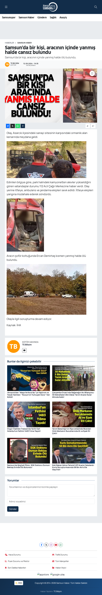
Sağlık (53, 17)
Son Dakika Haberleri (17, 567)
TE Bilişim (58, 591)
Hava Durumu (14, 554)
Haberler (9, 42)
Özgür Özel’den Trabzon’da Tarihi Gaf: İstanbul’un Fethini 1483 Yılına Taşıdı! (24, 429)
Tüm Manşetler (62, 561)
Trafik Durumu (61, 554)
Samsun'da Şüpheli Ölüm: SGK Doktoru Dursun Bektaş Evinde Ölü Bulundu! (28, 466)
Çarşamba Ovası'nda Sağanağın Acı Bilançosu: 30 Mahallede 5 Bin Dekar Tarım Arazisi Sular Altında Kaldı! (73, 394)
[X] (46, 545)
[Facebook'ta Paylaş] (8, 126)
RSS (20, 583)
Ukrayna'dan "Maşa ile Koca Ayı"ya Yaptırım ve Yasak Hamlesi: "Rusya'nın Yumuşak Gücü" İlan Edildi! (28, 394)
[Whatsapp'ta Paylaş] (17, 126)
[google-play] (57, 574)
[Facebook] (41, 545)
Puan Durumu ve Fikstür (18, 561)
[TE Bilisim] (13, 346)
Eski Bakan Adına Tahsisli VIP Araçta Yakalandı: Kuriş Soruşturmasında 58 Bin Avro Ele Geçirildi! (73, 467)
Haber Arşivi (61, 567)
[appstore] (43, 574)
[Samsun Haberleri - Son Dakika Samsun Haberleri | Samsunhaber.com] (50, 7)
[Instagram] (51, 545)
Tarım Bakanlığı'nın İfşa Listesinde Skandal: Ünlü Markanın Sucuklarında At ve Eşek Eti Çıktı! (71, 431)
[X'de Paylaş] (12, 126)
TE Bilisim (27, 344)
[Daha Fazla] (23, 126)
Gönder (13, 509)
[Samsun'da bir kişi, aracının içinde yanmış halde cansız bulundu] (51, 96)
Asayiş (63, 17)
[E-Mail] (24, 350)
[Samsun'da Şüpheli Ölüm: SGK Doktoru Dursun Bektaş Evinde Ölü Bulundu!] (28, 450)
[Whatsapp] (60, 545)
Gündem (42, 17)
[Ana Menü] (6, 7)
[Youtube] (56, 545)
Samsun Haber (26, 17)
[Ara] (95, 7)
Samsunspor (8, 17)
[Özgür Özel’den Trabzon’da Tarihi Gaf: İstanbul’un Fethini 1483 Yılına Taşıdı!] (28, 414)
